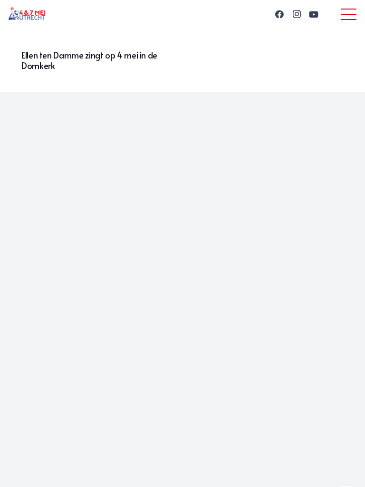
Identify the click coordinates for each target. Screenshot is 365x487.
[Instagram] (296, 14)
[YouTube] (313, 14)
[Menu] (349, 14)
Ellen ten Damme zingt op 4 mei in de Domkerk (89, 60)
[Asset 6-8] (27, 14)
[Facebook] (279, 14)
